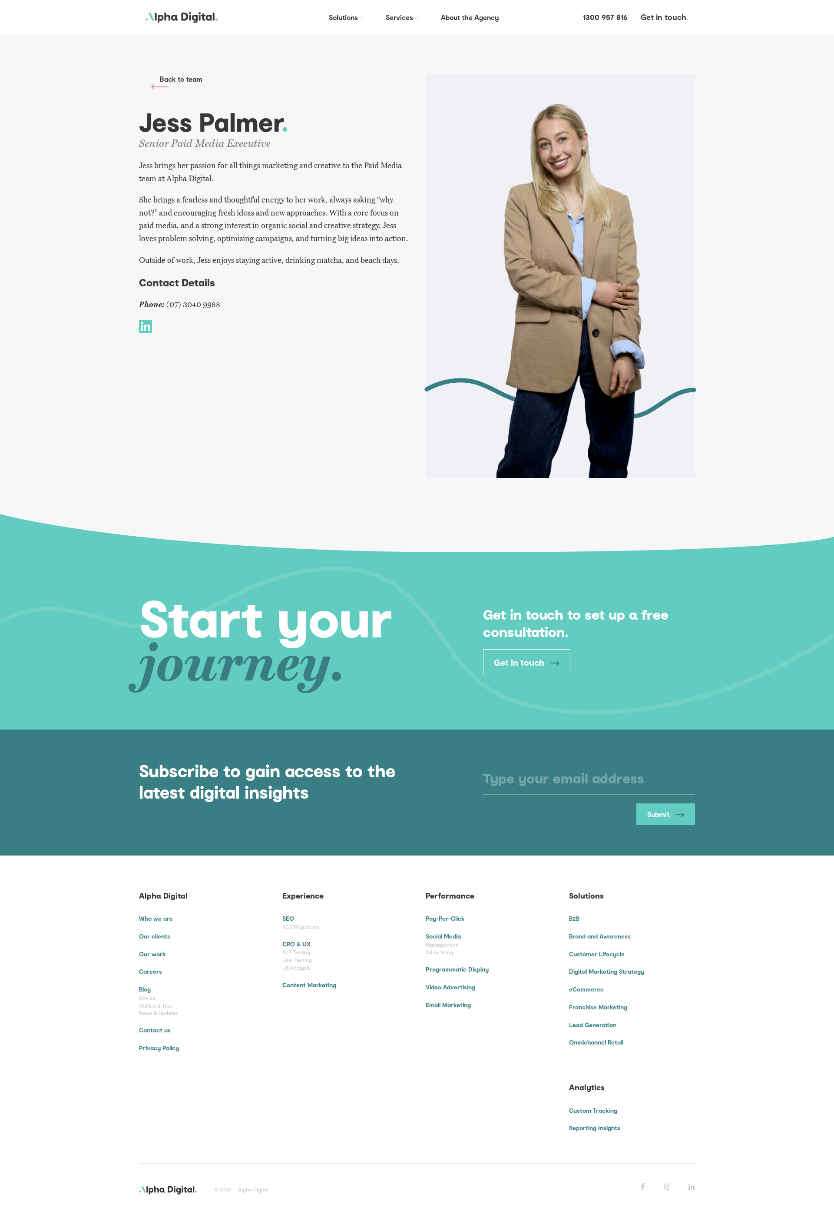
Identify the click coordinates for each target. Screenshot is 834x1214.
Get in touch (520, 662)
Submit (659, 814)
